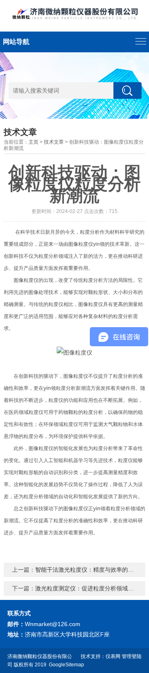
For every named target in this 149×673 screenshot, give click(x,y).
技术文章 (54, 142)
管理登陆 (132, 656)
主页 (33, 142)
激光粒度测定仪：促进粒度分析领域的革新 (90, 588)
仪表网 (113, 656)
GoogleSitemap (66, 665)
